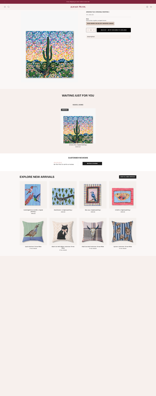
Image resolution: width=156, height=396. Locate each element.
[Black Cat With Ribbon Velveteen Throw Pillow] (63, 231)
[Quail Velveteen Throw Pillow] (33, 231)
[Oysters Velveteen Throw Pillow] (122, 231)
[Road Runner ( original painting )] (63, 195)
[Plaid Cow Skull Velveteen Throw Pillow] (93, 231)
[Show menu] (4, 7)
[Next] (151, 2)
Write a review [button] (92, 163)
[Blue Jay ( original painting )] (93, 195)
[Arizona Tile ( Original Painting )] (78, 125)
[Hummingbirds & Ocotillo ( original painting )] (33, 195)
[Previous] (5, 2)
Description (91, 36)
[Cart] (151, 7)
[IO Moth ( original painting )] (122, 195)
